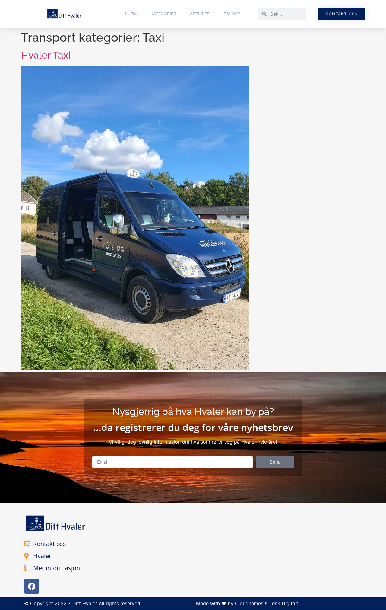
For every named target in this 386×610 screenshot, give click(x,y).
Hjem (131, 13)
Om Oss (231, 13)
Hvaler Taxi (45, 55)
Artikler (200, 13)
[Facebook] (31, 586)
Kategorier (163, 13)
